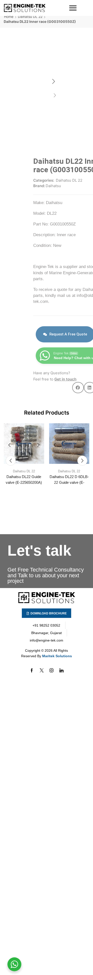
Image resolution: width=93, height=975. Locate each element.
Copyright (32, 650)
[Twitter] (42, 670)
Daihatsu (23, 185)
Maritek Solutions (57, 656)
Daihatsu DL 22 (30, 22)
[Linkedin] (61, 670)
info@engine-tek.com (46, 640)
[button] (73, 8)
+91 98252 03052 (46, 625)
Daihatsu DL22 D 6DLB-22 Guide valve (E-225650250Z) (69, 482)
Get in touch (36, 379)
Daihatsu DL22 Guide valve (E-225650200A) (24, 480)
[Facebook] (32, 670)
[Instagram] (52, 670)
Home (8, 22)
